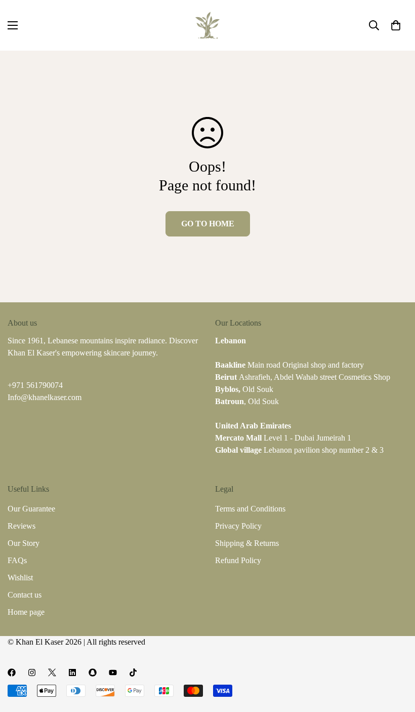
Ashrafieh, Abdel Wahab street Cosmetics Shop (302, 377)
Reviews (21, 526)
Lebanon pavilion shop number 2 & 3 (299, 450)
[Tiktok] (133, 672)
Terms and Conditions (250, 508)
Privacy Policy (238, 526)
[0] (395, 25)
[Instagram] (32, 672)
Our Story (23, 543)
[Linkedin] (72, 672)
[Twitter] (52, 672)
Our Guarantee (31, 508)
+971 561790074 (35, 385)
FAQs (17, 560)
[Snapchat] (93, 672)
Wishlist (20, 577)
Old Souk (244, 389)
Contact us (25, 594)
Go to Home (207, 223)
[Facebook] (12, 672)
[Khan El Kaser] (207, 25)
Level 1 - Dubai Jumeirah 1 (283, 437)
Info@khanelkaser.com (44, 397)
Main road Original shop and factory (289, 365)
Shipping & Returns (247, 543)
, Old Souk (247, 401)
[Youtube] (113, 672)
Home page (26, 612)
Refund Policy (238, 560)
